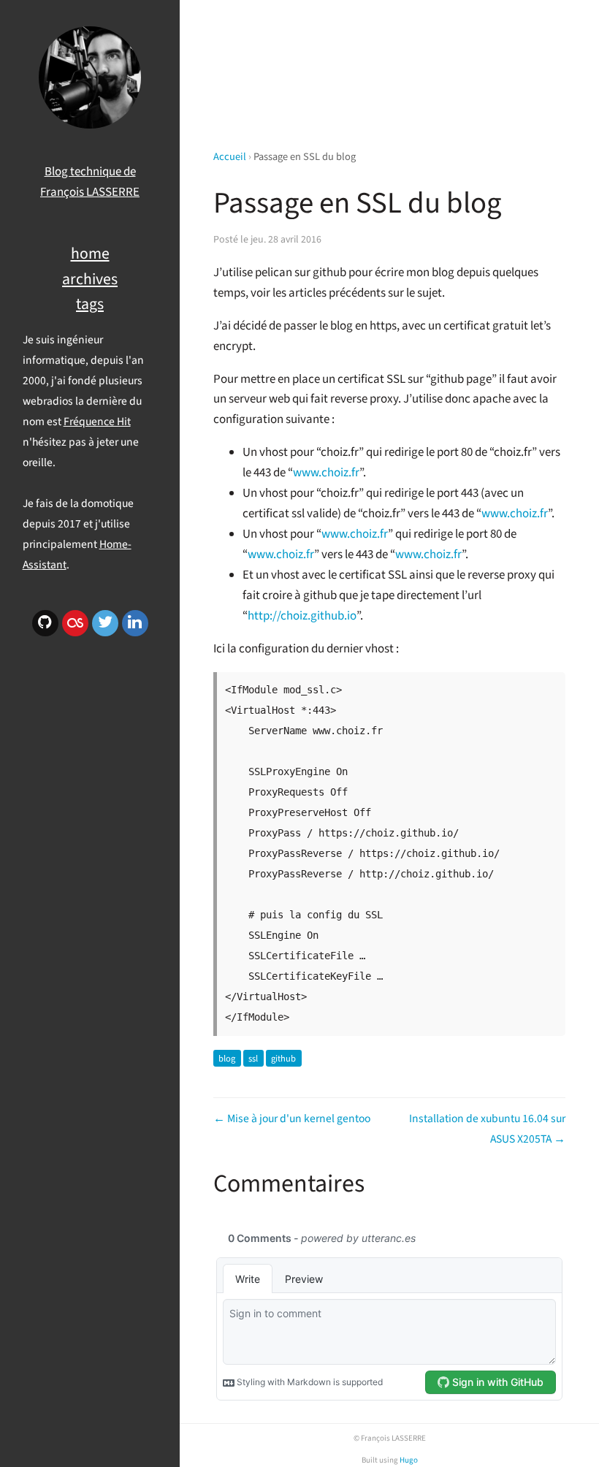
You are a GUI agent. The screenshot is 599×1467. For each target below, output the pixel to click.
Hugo (409, 1460)
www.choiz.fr (326, 472)
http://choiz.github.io (302, 616)
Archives (90, 279)
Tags (90, 304)
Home (90, 254)
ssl (253, 1058)
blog (226, 1058)
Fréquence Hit (97, 422)
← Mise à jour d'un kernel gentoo (291, 1118)
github (283, 1058)
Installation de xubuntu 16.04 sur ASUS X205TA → (487, 1128)
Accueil (229, 156)
